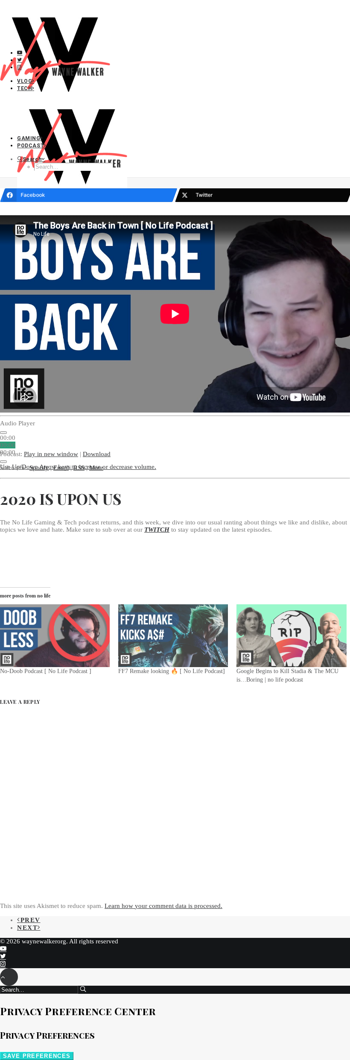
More (96, 467)
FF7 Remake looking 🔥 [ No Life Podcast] (171, 671)
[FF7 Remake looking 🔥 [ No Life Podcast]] (173, 635)
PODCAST (30, 146)
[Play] (3, 432)
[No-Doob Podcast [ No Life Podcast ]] (55, 635)
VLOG (24, 81)
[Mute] (3, 461)
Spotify (39, 467)
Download (97, 454)
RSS (79, 467)
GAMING (29, 138)
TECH (24, 88)
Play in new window (51, 454)
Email (61, 467)
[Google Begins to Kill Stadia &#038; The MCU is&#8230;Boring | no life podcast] (291, 635)
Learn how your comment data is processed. (163, 905)
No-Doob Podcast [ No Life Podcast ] (45, 671)
